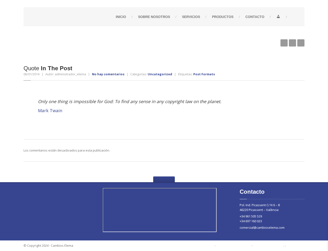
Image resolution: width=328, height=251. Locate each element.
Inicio (121, 17)
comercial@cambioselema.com (262, 227)
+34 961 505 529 (251, 216)
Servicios (191, 17)
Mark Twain (50, 110)
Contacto (254, 17)
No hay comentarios (108, 74)
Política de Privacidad (233, 245)
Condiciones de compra (195, 245)
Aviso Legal (295, 245)
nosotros (154, 17)
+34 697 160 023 (251, 221)
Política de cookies (268, 245)
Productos (222, 17)
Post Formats (204, 74)
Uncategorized (160, 74)
